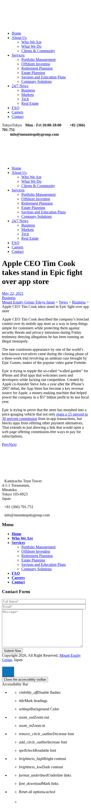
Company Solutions (36, 81)
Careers (17, 112)
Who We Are (31, 42)
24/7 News (20, 86)
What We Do (31, 46)
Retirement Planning (37, 68)
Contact (18, 116)
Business (28, 90)
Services (18, 55)
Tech (25, 99)
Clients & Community (38, 51)
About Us (19, 38)
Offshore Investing (35, 64)
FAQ (15, 108)
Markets (27, 95)
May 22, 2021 (13, 293)
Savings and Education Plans (43, 77)
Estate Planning (33, 73)
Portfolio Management (38, 59)
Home (16, 33)
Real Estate (30, 103)
